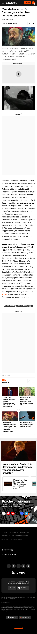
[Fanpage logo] (11, 3)
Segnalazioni (14, 532)
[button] (33, 23)
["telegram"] (26, 513)
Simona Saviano (12, 23)
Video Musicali (6, 375)
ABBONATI (27, 2)
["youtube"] (13, 513)
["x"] (17, 513)
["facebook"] (22, 513)
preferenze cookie (16, 539)
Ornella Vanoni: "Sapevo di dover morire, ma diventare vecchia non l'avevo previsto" (17, 468)
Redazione (4, 539)
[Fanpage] (18, 572)
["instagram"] (8, 513)
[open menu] (2, 3)
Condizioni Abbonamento (20, 536)
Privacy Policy (24, 532)
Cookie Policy (5, 536)
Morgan (4, 294)
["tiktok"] (4, 513)
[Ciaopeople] (18, 628)
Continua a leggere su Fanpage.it (18, 305)
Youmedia (4, 532)
